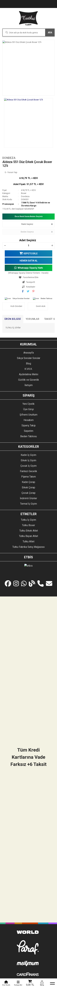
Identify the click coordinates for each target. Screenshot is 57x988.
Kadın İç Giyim (28, 454)
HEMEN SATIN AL (29, 260)
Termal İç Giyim (28, 503)
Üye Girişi (28, 409)
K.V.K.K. (28, 368)
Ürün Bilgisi (12, 319)
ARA (50, 32)
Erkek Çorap (28, 487)
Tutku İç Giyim (28, 519)
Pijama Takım (28, 476)
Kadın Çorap (28, 482)
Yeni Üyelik (28, 403)
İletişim (29, 385)
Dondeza (9, 157)
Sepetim (28, 430)
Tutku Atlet (28, 541)
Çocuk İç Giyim (28, 465)
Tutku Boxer (28, 525)
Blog (28, 363)
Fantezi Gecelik (28, 471)
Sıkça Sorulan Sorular (21, 298)
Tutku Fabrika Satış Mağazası (28, 546)
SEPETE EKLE (30, 253)
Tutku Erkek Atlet (28, 530)
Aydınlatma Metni (28, 374)
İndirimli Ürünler (28, 498)
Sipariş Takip (29, 425)
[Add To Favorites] (28, 277)
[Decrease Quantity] (5, 245)
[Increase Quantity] (52, 245)
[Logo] (28, 18)
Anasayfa (28, 352)
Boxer (23, 193)
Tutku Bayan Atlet (28, 536)
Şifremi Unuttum (28, 414)
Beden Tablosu (46, 298)
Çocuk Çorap (28, 492)
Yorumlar (32, 319)
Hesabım (29, 420)
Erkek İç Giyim (28, 460)
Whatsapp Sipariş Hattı (30, 267)
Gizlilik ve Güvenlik (28, 379)
